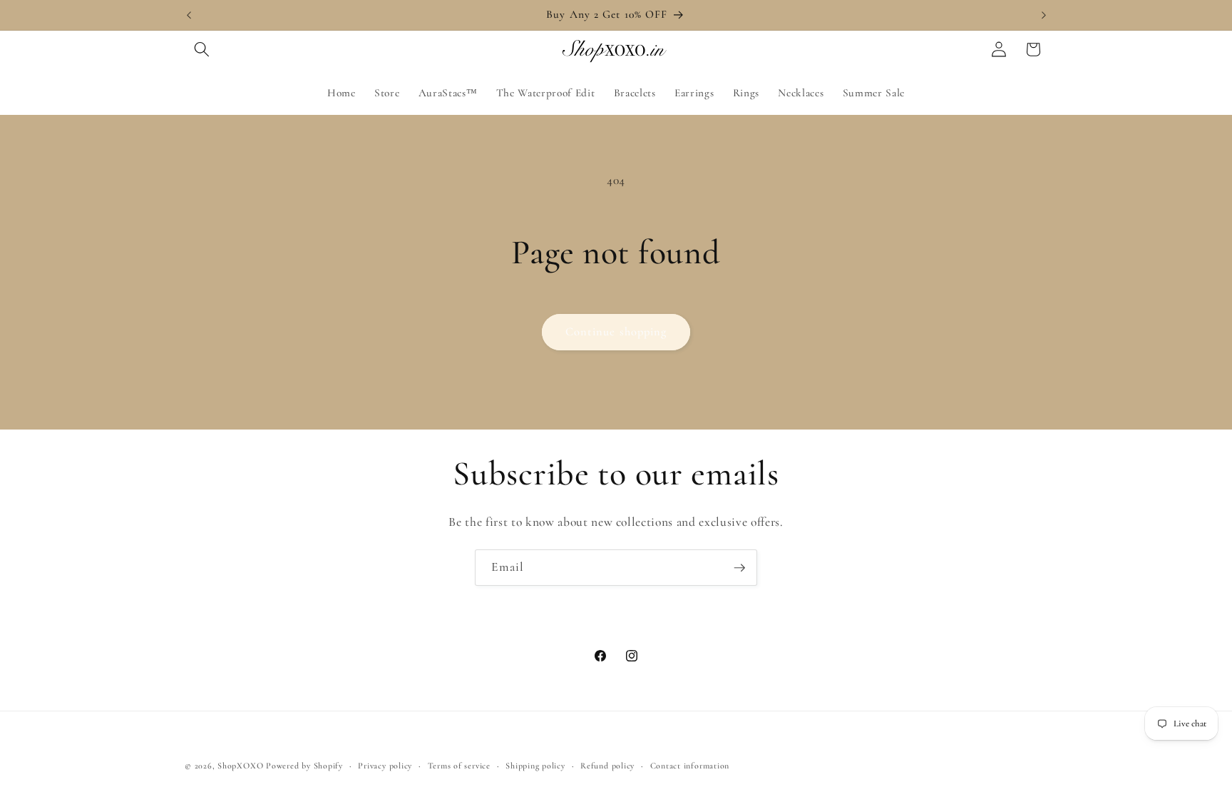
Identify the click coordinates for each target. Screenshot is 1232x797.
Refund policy (607, 766)
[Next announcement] (1043, 15)
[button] (202, 49)
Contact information (690, 766)
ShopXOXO (240, 766)
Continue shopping (616, 332)
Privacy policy (385, 766)
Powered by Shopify (304, 766)
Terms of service (459, 766)
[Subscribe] (739, 568)
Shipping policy (535, 766)
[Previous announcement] (189, 15)
